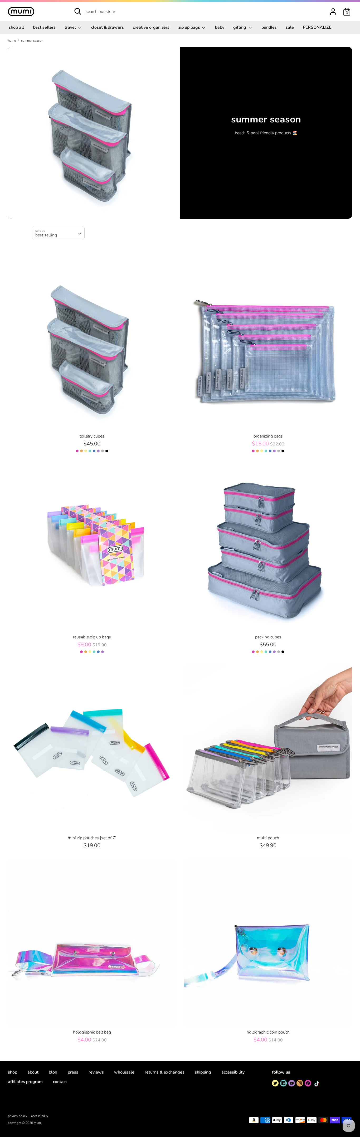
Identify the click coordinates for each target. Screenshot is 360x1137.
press (73, 1072)
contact (60, 1082)
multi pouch (268, 838)
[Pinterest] (308, 1083)
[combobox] (58, 233)
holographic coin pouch (268, 1032)
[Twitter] (275, 1083)
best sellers (44, 27)
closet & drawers (107, 27)
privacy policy (17, 1116)
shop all (16, 27)
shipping (203, 1072)
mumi (38, 1123)
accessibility (233, 1072)
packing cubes (268, 637)
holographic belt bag (92, 1032)
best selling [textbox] (46, 235)
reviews (96, 1072)
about (32, 1072)
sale (290, 27)
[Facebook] (283, 1083)
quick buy (92, 422)
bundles (269, 27)
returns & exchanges (164, 1072)
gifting (240, 27)
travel (71, 27)
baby (219, 27)
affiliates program (25, 1082)
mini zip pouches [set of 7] (92, 838)
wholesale (124, 1072)
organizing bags (268, 436)
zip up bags (189, 27)
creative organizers (151, 27)
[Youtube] (291, 1083)
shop (12, 1072)
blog (53, 1072)
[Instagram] (299, 1083)
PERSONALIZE (317, 27)
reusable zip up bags (92, 637)
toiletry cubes (92, 436)
